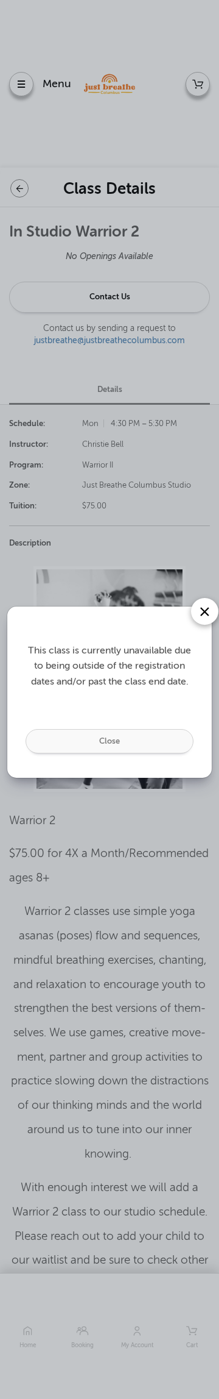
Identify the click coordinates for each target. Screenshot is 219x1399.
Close (109, 741)
